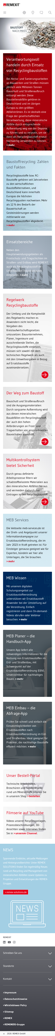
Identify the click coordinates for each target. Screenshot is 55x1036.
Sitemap (9, 1011)
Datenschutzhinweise (16, 998)
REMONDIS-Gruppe (15, 1024)
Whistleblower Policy (16, 1005)
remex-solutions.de (16, 892)
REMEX (8, 1018)
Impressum (10, 992)
